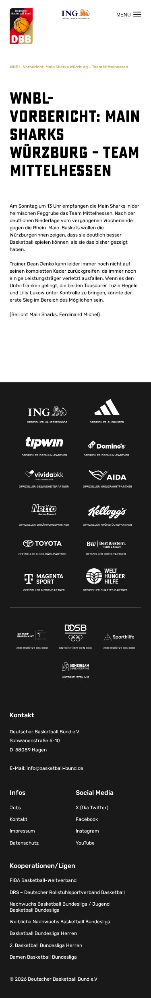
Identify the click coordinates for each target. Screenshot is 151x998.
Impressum (22, 831)
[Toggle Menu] (128, 14)
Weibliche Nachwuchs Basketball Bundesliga (60, 922)
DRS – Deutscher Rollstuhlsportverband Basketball (67, 892)
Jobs (15, 807)
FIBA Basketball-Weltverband (43, 880)
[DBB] (21, 26)
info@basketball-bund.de (55, 768)
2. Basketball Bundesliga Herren (46, 945)
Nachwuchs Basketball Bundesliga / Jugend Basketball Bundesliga (60, 906)
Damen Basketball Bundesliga (43, 957)
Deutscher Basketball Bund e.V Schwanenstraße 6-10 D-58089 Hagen (44, 741)
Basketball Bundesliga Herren (43, 933)
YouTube (85, 843)
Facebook (87, 819)
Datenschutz (24, 843)
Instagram (87, 831)
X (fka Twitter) (92, 807)
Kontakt (18, 819)
